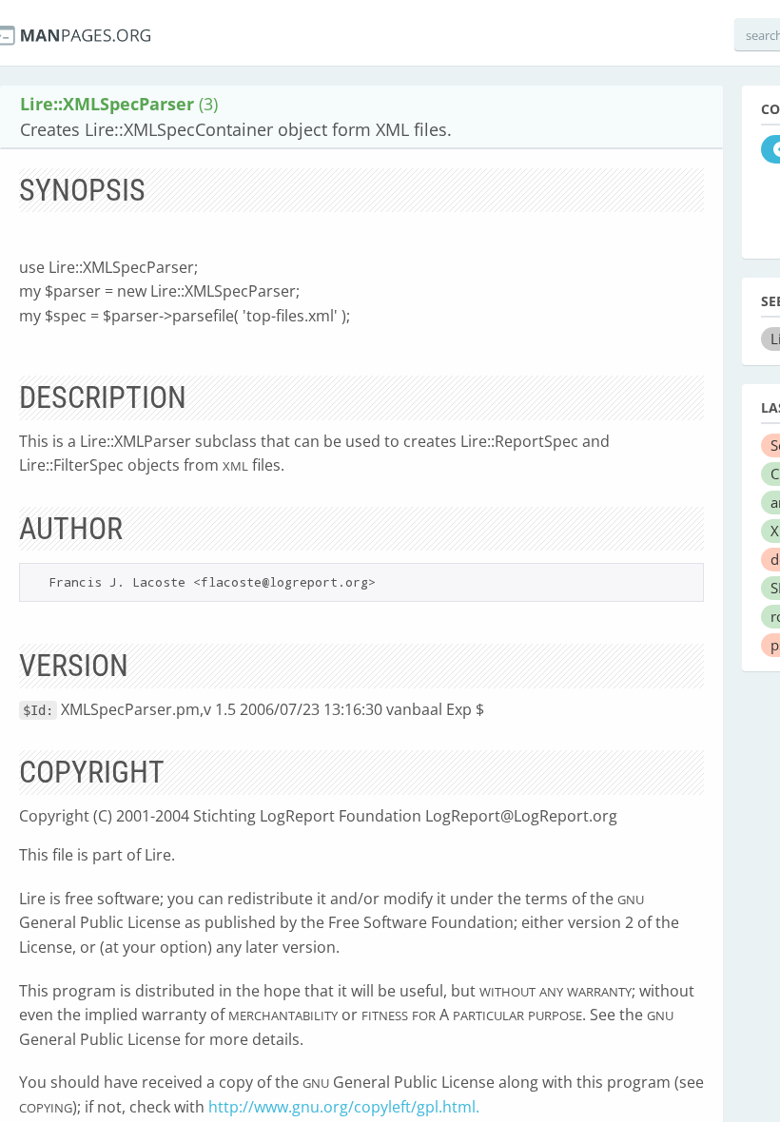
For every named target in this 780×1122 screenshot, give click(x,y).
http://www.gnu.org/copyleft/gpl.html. (343, 1106)
